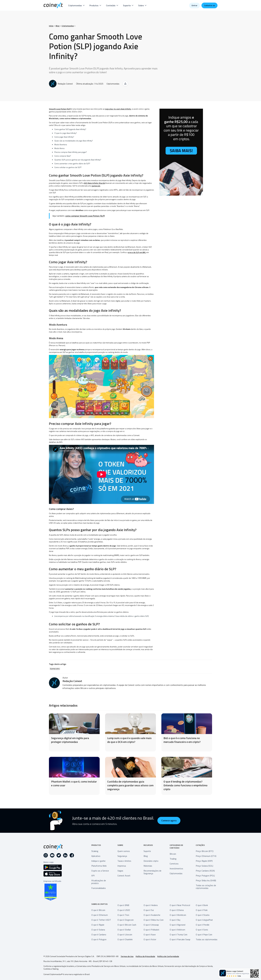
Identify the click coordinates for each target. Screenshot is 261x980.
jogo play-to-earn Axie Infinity (118, 108)
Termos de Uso (127, 956)
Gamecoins (55, 668)
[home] (53, 5)
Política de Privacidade (145, 956)
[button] (76, 5)
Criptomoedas (68, 25)
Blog (57, 25)
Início (51, 25)
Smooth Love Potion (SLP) (60, 108)
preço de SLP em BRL (137, 252)
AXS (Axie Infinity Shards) (94, 183)
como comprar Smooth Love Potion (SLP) (85, 215)
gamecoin (96, 185)
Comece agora (168, 820)
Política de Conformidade (168, 956)
